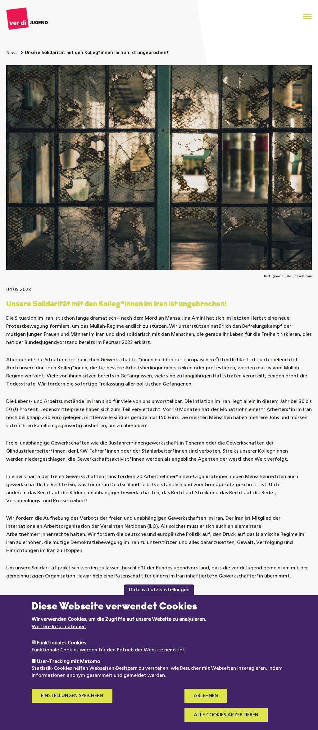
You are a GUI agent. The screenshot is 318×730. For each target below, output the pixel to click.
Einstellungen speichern (72, 695)
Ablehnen (206, 695)
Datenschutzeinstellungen (159, 589)
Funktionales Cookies (61, 643)
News (11, 53)
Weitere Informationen (59, 626)
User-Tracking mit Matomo (68, 661)
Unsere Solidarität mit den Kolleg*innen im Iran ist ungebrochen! (96, 53)
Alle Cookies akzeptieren (226, 715)
